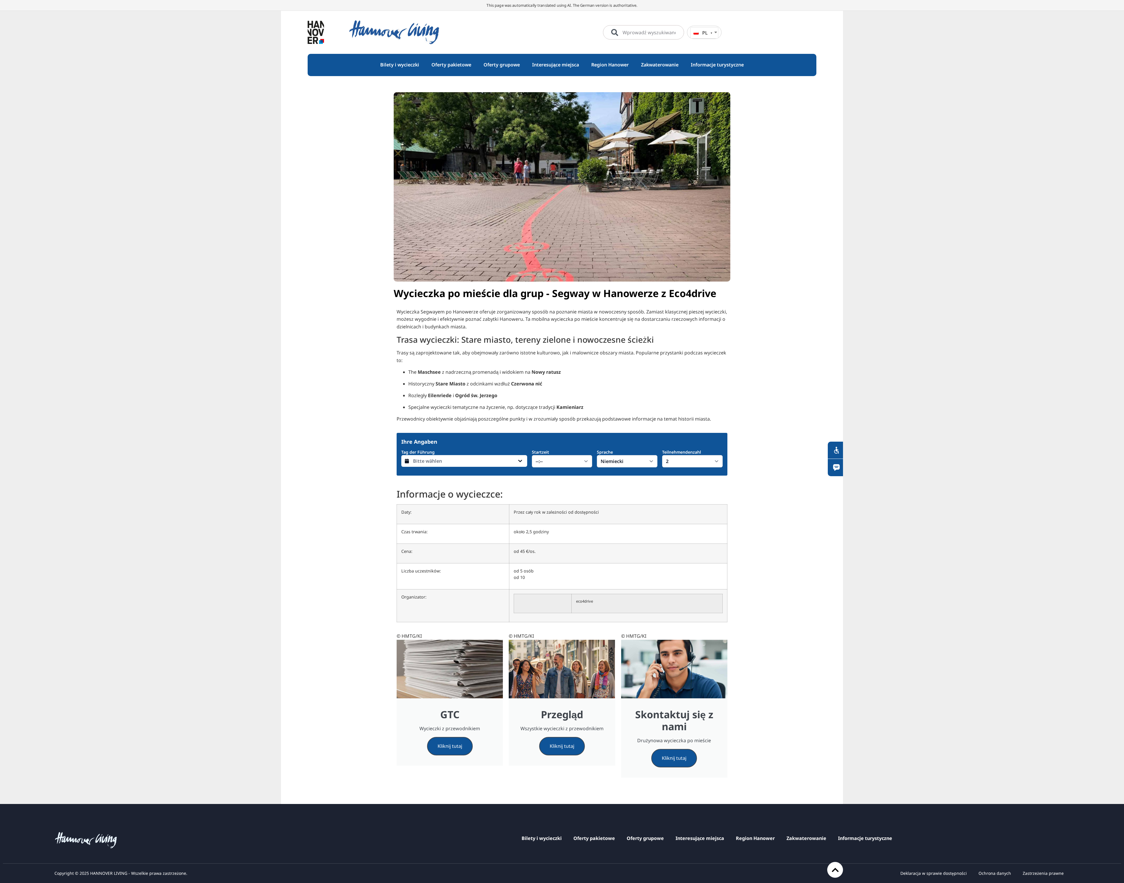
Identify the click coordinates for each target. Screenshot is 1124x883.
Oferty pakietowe (594, 838)
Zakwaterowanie (806, 838)
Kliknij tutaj (450, 746)
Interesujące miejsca (700, 838)
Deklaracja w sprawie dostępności (933, 873)
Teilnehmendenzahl (681, 452)
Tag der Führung (418, 452)
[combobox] (643, 32)
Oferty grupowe (645, 838)
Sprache (605, 452)
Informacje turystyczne (865, 838)
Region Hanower (755, 838)
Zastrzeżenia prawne (1043, 873)
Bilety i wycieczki (542, 838)
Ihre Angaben (419, 441)
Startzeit (540, 452)
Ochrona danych (995, 873)
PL (705, 33)
